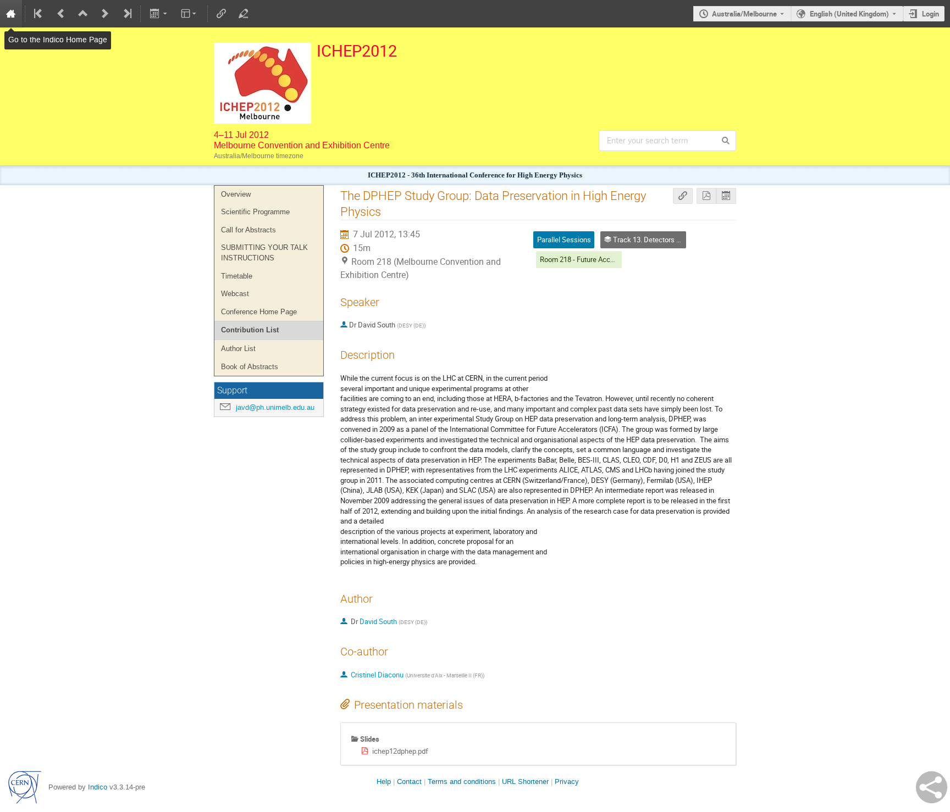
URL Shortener (525, 781)
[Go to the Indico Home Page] (11, 13)
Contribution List (250, 330)
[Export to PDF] (706, 196)
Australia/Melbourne (744, 14)
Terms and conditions (462, 781)
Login (930, 14)
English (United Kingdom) (849, 14)
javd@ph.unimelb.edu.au (275, 407)
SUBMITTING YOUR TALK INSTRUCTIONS (264, 252)
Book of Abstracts (249, 367)
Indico (97, 787)
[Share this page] (931, 787)
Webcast (235, 294)
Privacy (567, 781)
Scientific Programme (255, 212)
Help (384, 781)
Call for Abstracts (248, 230)
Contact (409, 781)
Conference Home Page (259, 312)
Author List (238, 348)
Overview (236, 194)
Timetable (236, 276)
